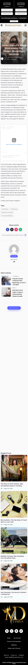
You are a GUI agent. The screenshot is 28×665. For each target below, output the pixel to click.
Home (9, 638)
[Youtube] (16, 631)
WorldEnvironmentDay (7, 212)
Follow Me (14, 256)
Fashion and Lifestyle (14, 648)
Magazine (14, 645)
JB (5, 57)
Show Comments (14, 308)
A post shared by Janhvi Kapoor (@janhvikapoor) (15, 160)
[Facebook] (7, 631)
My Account (17, 638)
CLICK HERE (14, 21)
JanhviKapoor (5, 209)
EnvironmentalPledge (7, 215)
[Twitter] (21, 631)
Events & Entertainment (14, 641)
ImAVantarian (14, 209)
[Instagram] (11, 631)
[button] (1, 25)
